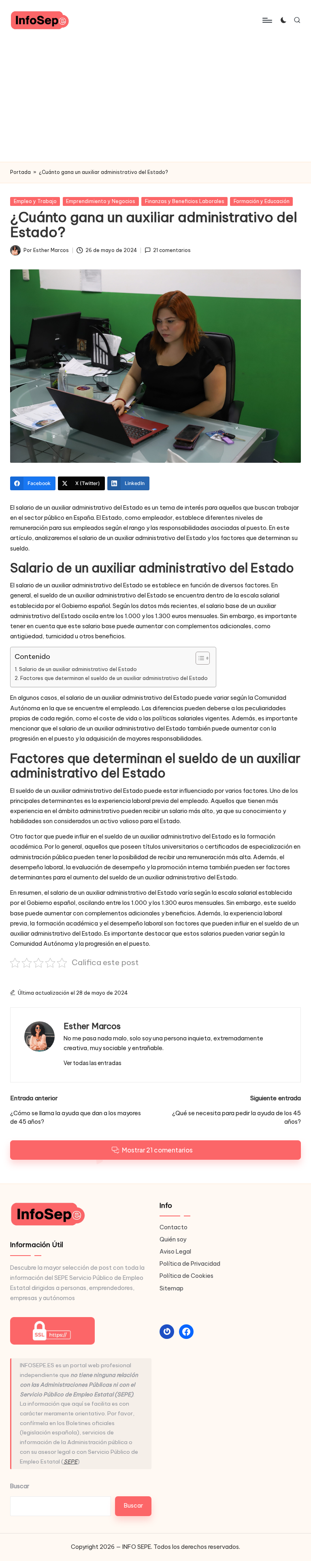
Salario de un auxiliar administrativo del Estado (78, 669)
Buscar (19, 1486)
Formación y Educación (262, 201)
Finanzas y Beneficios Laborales (184, 201)
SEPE (70, 1461)
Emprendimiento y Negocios (100, 201)
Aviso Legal (175, 1251)
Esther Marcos (92, 1026)
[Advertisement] (155, 101)
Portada (20, 172)
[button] (92, 1063)
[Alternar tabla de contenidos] (199, 658)
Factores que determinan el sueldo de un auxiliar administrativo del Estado (114, 678)
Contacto (173, 1227)
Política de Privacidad (190, 1263)
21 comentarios (172, 250)
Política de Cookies (186, 1275)
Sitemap (171, 1288)
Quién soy (173, 1239)
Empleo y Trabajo (35, 201)
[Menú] (266, 20)
